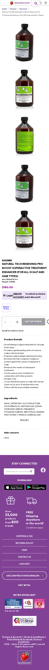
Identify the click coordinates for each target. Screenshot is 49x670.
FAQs (24, 550)
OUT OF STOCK (33, 322)
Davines (7, 260)
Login (9, 295)
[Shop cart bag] (45, 3)
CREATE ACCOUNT (18, 295)
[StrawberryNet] (19, 3)
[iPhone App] (14, 489)
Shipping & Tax (24, 536)
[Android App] (36, 489)
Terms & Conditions (34, 637)
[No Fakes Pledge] (39, 607)
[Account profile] (40, 3)
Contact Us (24, 557)
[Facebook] (43, 470)
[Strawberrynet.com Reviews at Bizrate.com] (13, 608)
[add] (17, 322)
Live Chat (24, 564)
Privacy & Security (12, 637)
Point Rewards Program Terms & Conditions (24, 640)
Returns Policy (24, 543)
